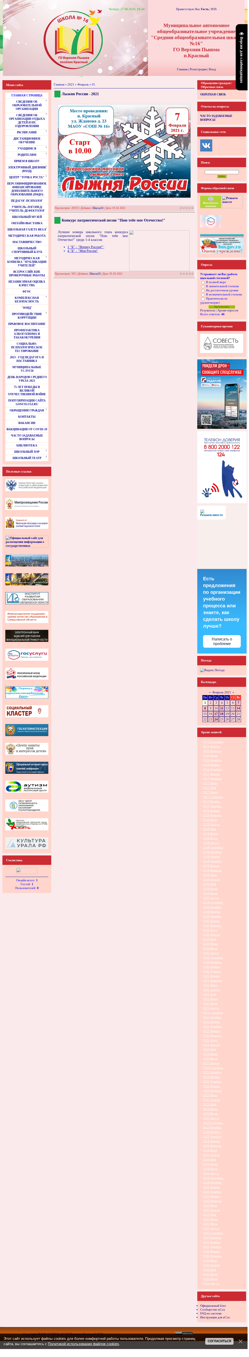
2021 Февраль (212, 980)
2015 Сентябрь (213, 742)
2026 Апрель (211, 1265)
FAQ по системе (211, 1313)
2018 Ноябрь (211, 856)
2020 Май (209, 939)
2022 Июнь (210, 1054)
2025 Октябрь (212, 1237)
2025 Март (210, 1205)
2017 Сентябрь (213, 797)
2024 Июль (210, 1168)
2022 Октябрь (212, 1072)
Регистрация (198, 69)
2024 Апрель (211, 1155)
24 (216, 719)
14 (238, 708)
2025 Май (209, 1214)
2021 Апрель (211, 989)
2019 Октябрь (212, 907)
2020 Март (210, 930)
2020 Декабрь (212, 971)
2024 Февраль (212, 1146)
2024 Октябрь (212, 1182)
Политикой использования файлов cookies (83, 1344)
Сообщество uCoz (212, 1309)
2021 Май (209, 994)
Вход (212, 69)
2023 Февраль (212, 1090)
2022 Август (211, 1063)
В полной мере (216, 282)
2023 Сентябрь (213, 1123)
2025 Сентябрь (213, 1233)
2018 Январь (211, 810)
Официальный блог (213, 1305)
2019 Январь (211, 866)
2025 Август (211, 1228)
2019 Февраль (212, 870)
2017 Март (210, 783)
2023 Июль (210, 1113)
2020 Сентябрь (213, 957)
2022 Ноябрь (211, 1077)
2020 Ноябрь (211, 967)
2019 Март (210, 875)
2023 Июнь (210, 1109)
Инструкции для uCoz (215, 1317)
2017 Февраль (212, 778)
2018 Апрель (211, 824)
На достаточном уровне (222, 290)
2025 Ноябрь (211, 1242)
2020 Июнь (210, 944)
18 (221, 714)
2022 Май (209, 1049)
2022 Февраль (212, 1035)
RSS (214, 9)
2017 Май (209, 788)
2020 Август (211, 953)
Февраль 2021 (221, 692)
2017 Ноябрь (211, 801)
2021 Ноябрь (211, 1022)
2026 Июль (210, 1279)
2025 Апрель (211, 1210)
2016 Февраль (212, 751)
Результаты (207, 310)
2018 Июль (210, 838)
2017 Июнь (210, 792)
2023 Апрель (211, 1100)
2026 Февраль (212, 1256)
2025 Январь (211, 1196)
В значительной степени (222, 286)
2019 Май (209, 884)
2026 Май (209, 1269)
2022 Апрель (211, 1045)
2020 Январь (211, 921)
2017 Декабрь (212, 806)
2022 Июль (210, 1058)
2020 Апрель (211, 934)
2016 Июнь (210, 755)
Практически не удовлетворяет (213, 300)
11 (221, 708)
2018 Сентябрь (213, 847)
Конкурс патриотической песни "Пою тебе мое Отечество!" (113, 220)
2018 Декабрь (212, 861)
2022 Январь (211, 1031)
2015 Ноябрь (211, 746)
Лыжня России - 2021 (80, 94)
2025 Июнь (210, 1219)
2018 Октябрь (212, 852)
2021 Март (210, 985)
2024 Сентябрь (213, 1178)
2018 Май (209, 829)
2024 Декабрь (212, 1191)
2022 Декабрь (212, 1081)
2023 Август (211, 1118)
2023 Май (209, 1104)
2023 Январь (211, 1086)
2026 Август (211, 1283)
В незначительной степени (224, 294)
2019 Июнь (210, 888)
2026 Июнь (210, 1274)
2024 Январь (211, 1141)
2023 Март (210, 1095)
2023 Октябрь (212, 1127)
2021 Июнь (210, 999)
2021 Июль (210, 1003)
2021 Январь (211, 976)
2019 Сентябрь (213, 902)
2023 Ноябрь (211, 1132)
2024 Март (210, 1150)
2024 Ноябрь (211, 1187)
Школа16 (97, 208)
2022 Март (210, 1040)
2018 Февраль (212, 815)
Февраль (83, 84)
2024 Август (211, 1173)
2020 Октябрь (212, 962)
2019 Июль (210, 893)
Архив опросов (227, 310)
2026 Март (210, 1260)
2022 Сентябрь (213, 1068)
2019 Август (211, 898)
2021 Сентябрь (213, 1012)
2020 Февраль (212, 925)
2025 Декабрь (212, 1247)
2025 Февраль (212, 1201)
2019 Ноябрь (211, 911)
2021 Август (211, 1008)
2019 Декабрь (212, 916)
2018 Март (210, 820)
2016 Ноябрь (211, 765)
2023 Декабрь (212, 1136)
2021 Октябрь (212, 1017)
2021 (70, 84)
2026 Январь (211, 1251)
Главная (182, 69)
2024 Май (209, 1159)
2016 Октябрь (212, 760)
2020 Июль (210, 948)
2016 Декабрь (212, 769)
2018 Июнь (210, 833)
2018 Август (211, 843)
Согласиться (219, 1341)
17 (216, 714)
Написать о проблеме (222, 641)
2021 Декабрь (212, 1026)
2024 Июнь (210, 1164)
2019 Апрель (211, 879)
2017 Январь (211, 774)
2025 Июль (210, 1224)
